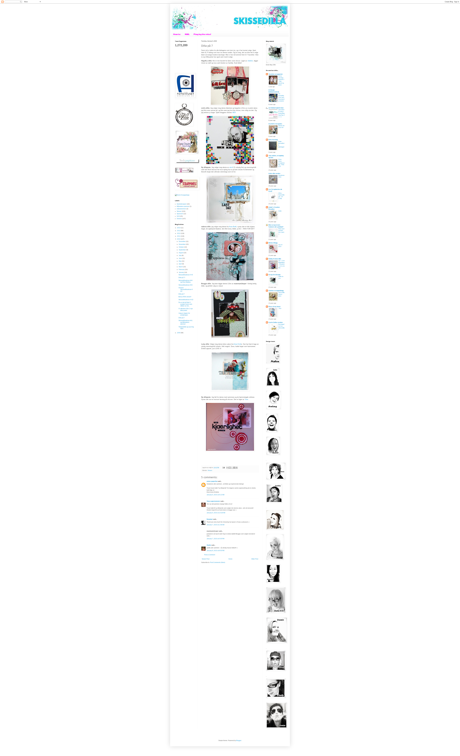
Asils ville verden (274, 173)
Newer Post (205, 559)
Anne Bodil (232, 227)
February (182, 269)
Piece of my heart (274, 306)
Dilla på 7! (181, 277)
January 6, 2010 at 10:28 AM (216, 513)
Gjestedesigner (182, 204)
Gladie (209, 545)
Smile (280, 211)
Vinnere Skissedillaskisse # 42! (185, 289)
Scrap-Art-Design (274, 275)
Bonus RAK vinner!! (184, 297)
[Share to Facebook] (234, 467)
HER (234, 112)
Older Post (254, 559)
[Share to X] (232, 467)
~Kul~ (280, 308)
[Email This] (227, 467)
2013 (179, 230)
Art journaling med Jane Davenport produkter (281, 97)
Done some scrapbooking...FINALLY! (281, 163)
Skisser (179, 211)
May (180, 261)
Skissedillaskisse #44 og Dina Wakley (185, 281)
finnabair (210, 519)
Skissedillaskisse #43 (185, 285)
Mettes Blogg (272, 243)
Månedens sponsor (183, 206)
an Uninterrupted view (275, 108)
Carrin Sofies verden (275, 322)
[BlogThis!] (230, 467)
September (182, 250)
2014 (179, 228)
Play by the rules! (202, 34)
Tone (246, 399)
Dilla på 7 (181, 294)
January (181, 272)
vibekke (250, 61)
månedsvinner (181, 209)
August (181, 253)
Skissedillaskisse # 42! (185, 299)
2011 (179, 236)
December (182, 241)
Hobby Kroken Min (274, 259)
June (180, 258)
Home (230, 559)
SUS (178, 216)
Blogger (238, 740)
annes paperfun (212, 481)
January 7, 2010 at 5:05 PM (215, 539)
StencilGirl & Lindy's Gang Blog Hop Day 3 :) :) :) (281, 113)
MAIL (187, 34)
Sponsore (180, 214)
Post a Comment (209, 555)
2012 (179, 233)
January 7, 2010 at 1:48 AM (215, 525)
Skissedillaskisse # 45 (185, 275)
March (181, 267)
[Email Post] (223, 467)
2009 (179, 333)
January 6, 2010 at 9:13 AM (215, 495)
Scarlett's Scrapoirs (275, 124)
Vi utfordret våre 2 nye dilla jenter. (185, 309)
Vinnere (210, 470)
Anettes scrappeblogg (276, 290)
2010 (179, 239)
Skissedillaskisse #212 (281, 294)
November (182, 244)
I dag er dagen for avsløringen (184, 314)
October (181, 247)
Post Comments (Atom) (217, 562)
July (180, 255)
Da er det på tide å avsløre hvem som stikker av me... (185, 304)
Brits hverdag (273, 140)
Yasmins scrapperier (275, 74)
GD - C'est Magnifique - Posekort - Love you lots (281, 264)
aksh (231, 167)
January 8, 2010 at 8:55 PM (215, 550)
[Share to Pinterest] (236, 467)
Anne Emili (237, 344)
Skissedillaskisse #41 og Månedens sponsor (185, 322)
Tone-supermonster (213, 501)
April (180, 264)
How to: (177, 34)
